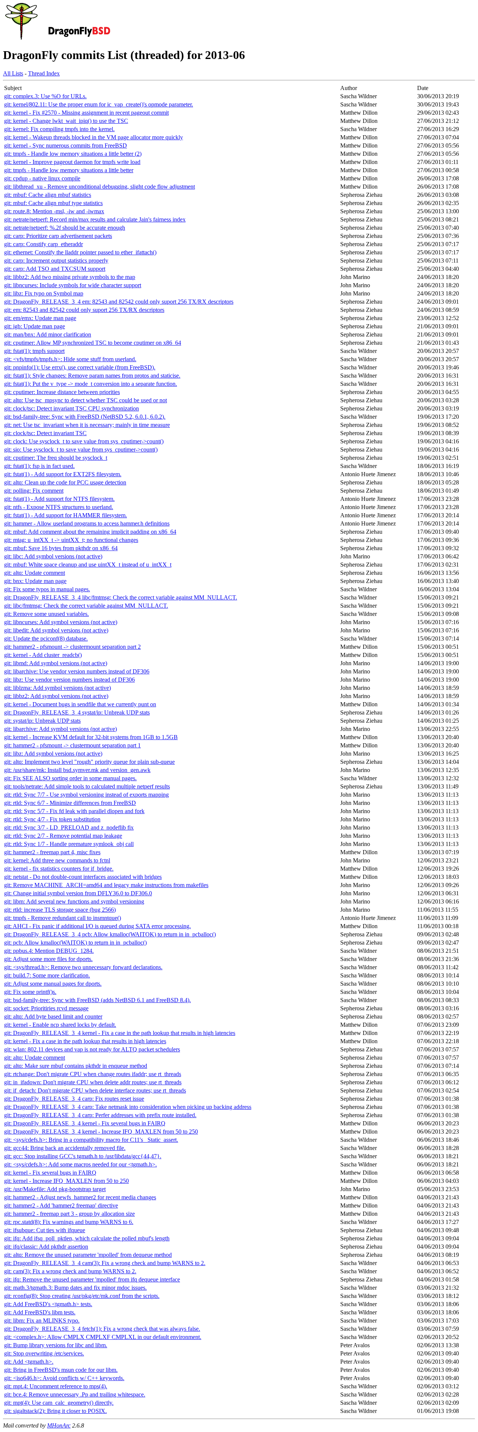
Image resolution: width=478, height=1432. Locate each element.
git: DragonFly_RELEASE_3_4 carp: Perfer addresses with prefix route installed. (100, 1115)
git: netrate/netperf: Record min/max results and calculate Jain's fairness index (95, 219)
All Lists (13, 73)
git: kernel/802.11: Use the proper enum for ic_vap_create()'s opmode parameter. (98, 104)
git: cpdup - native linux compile (42, 178)
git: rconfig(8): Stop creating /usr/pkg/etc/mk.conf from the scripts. (81, 1296)
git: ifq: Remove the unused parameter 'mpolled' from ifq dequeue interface (92, 1279)
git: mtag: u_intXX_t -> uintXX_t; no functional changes (71, 540)
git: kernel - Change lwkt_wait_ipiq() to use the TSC (66, 121)
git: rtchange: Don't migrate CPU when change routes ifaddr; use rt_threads (92, 1074)
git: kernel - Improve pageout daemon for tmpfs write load (72, 162)
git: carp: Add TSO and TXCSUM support (54, 269)
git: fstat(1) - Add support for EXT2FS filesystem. (62, 474)
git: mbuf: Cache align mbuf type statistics (53, 203)
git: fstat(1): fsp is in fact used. (39, 466)
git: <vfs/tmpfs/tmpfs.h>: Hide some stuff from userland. (70, 359)
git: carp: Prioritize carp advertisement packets (58, 236)
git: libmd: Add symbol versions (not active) (55, 663)
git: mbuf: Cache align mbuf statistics (47, 195)
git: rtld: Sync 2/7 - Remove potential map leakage (63, 836)
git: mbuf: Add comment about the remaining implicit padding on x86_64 (90, 532)
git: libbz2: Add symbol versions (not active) (56, 696)
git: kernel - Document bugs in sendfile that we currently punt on (80, 704)
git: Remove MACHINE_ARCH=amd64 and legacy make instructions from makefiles (106, 885)
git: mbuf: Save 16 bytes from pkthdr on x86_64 (61, 548)
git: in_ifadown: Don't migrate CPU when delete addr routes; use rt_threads (92, 1082)
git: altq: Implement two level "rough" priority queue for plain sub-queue (89, 762)
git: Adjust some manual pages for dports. (53, 983)
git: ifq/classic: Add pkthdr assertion (46, 1246)
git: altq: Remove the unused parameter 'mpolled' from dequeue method (88, 1255)
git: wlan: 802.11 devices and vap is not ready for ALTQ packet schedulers (92, 1049)
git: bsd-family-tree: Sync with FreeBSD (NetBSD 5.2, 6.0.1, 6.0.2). (84, 416)
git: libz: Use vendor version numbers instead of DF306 (69, 679)
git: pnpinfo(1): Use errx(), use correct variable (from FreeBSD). (79, 367)
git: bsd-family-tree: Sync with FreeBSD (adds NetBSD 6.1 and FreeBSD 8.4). (97, 1000)
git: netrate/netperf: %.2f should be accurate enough (64, 227)
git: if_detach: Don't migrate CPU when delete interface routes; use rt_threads (95, 1090)
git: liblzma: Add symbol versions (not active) (57, 688)
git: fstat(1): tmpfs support (34, 351)
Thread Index (44, 73)
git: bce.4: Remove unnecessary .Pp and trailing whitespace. (74, 1394)
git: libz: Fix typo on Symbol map (43, 293)
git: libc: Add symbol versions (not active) (53, 556)
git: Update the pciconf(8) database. (46, 638)
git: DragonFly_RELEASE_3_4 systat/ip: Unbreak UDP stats (77, 712)
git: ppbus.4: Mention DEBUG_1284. (49, 951)
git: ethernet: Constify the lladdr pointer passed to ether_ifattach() (80, 252)
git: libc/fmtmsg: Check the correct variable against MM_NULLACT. (86, 605)
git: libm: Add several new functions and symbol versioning (74, 901)
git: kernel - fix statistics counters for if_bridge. (59, 868)
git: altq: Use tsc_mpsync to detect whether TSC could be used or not (85, 400)
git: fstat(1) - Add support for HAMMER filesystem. (65, 515)
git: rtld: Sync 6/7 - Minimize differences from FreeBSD (70, 803)
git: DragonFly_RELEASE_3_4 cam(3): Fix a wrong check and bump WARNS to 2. (104, 1263)
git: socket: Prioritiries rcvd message (46, 1008)
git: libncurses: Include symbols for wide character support (72, 285)
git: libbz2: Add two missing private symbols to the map (69, 277)
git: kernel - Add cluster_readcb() (43, 655)
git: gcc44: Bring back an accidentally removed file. (64, 1148)
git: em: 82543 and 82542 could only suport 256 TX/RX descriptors (84, 310)
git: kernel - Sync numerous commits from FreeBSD (65, 145)
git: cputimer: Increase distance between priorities (62, 392)
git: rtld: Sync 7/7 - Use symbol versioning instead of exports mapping (86, 794)
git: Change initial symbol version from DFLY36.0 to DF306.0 (78, 893)
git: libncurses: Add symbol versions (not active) (60, 622)
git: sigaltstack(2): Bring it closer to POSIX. (55, 1411)
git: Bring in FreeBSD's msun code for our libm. (61, 1370)
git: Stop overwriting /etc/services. (44, 1353)
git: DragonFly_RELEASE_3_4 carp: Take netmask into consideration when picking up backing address (127, 1107)
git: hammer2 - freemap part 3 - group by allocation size (69, 1214)
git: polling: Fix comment (33, 490)
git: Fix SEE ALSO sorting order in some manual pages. (70, 778)
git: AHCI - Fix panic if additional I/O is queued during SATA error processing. (97, 926)
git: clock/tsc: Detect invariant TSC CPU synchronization (71, 408)
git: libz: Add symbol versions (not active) (53, 753)
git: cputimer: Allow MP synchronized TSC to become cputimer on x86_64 (92, 343)
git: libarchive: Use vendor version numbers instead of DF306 (76, 671)
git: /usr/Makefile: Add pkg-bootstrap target (55, 1189)
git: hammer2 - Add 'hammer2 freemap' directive (61, 1205)
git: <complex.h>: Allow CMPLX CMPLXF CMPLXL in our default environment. (102, 1337)
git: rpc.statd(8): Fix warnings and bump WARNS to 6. (68, 1222)
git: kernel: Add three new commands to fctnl (57, 860)
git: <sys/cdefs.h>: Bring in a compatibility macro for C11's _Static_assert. (91, 1140)
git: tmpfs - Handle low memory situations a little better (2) (73, 154)
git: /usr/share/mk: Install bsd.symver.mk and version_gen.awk (77, 770)
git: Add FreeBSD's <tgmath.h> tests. (48, 1304)
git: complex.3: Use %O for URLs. (45, 96)
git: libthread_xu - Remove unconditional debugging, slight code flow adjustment (99, 186)
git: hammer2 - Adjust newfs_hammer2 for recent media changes (80, 1197)
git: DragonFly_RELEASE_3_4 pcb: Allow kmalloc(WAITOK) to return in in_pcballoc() (110, 934)
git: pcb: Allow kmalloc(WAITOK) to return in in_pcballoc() (75, 942)
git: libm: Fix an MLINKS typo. (42, 1320)
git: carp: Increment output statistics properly (56, 260)
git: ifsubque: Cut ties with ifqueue (44, 1230)
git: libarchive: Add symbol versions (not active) (60, 729)
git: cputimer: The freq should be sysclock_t (55, 458)
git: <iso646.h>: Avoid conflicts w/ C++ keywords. (64, 1378)
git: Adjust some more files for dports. (48, 959)
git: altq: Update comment (34, 573)
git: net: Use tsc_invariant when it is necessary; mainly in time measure (87, 425)
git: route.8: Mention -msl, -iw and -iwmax (54, 211)
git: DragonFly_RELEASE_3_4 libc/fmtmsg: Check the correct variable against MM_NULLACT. (120, 597)
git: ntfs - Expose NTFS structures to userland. (58, 507)
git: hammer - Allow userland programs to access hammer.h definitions (87, 523)
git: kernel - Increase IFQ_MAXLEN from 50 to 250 (66, 1181)
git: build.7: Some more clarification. (47, 975)
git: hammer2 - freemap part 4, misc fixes (52, 852)
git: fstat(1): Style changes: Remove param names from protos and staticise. (92, 375)
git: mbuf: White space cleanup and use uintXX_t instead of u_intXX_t (87, 564)
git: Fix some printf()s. (30, 992)
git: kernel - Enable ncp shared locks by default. (60, 1025)
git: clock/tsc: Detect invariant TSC (45, 433)
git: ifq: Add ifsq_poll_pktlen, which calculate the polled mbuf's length (87, 1238)
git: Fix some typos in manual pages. (47, 589)
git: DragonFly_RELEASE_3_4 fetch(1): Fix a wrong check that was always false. (102, 1329)
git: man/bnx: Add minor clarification (47, 334)
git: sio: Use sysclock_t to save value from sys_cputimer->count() (81, 449)
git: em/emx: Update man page (40, 318)
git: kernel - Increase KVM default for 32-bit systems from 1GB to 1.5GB (91, 737)
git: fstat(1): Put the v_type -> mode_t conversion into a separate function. (90, 384)
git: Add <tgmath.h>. (28, 1361)
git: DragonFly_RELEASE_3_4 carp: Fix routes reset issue (74, 1098)
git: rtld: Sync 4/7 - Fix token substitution (52, 819)
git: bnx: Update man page (35, 581)
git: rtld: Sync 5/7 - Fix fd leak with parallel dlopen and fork (74, 811)
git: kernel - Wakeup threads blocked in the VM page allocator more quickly (93, 137)
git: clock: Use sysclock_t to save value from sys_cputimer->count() (84, 441)
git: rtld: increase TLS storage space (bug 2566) (60, 909)
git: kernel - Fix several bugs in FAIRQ (50, 1172)
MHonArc (59, 1425)
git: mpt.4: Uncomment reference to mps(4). (55, 1386)
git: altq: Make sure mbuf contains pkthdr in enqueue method (75, 1066)
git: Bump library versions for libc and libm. (55, 1345)
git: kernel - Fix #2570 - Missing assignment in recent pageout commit (86, 112)
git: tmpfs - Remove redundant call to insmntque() (62, 918)
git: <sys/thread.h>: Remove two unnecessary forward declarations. (83, 967)
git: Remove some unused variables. (46, 614)
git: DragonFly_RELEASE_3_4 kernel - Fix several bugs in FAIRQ (84, 1123)
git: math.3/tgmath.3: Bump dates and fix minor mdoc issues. (75, 1287)
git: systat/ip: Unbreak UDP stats (42, 720)
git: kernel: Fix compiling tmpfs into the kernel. (59, 129)
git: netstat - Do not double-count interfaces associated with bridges (83, 877)
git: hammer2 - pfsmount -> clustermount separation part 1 (72, 745)
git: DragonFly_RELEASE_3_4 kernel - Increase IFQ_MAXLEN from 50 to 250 (101, 1131)
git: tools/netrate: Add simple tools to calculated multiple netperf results (87, 786)
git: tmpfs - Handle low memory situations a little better (68, 170)
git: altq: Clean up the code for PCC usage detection (65, 482)
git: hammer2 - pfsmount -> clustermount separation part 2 (72, 647)
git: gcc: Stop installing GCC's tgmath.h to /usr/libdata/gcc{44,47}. (82, 1156)
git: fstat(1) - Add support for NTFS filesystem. (59, 499)
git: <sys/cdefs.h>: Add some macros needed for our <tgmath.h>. (80, 1164)
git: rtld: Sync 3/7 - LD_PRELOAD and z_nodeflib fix (69, 827)
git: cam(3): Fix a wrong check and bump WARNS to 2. (70, 1271)
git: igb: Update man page (34, 326)
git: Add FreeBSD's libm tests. (39, 1312)
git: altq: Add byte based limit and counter (53, 1016)
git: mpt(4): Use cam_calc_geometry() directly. (59, 1403)
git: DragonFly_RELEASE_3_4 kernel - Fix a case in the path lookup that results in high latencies (119, 1033)
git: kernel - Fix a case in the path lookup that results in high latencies (85, 1041)
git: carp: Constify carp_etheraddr (43, 244)
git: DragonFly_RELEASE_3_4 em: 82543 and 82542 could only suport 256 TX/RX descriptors (118, 301)
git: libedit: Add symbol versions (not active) (56, 630)
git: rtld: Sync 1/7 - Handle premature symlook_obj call (69, 844)
